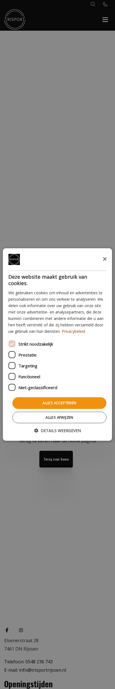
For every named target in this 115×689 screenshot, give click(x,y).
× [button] (104, 259)
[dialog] (57, 344)
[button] (57, 430)
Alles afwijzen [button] (59, 417)
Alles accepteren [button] (59, 402)
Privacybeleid (73, 331)
